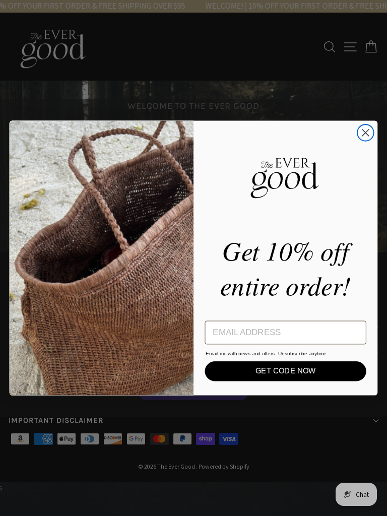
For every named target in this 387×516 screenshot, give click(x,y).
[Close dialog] (365, 132)
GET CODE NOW (285, 371)
